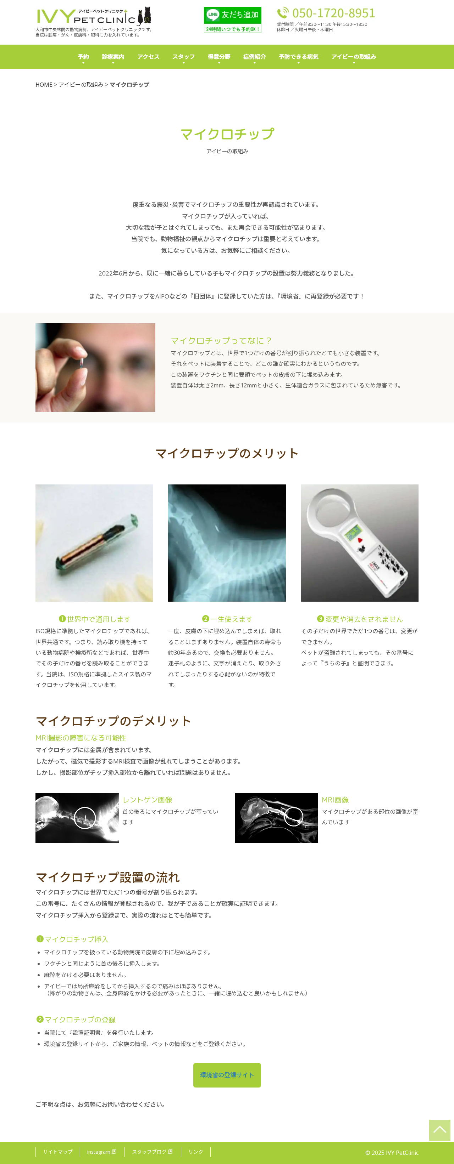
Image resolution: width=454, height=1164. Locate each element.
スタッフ (183, 57)
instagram (98, 1151)
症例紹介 (254, 57)
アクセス (148, 57)
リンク (195, 1151)
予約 (83, 57)
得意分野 (219, 57)
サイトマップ (58, 1151)
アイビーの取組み (353, 57)
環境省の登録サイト (227, 1075)
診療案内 (113, 57)
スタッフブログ (149, 1151)
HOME (43, 85)
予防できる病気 (299, 57)
